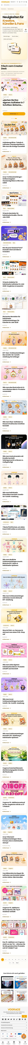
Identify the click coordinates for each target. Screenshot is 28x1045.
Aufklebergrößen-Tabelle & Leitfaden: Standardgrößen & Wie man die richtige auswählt (14, 144)
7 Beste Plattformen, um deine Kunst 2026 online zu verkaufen (14, 528)
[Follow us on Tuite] (11, 1019)
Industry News (11, 208)
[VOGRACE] (5, 2)
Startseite (3, 9)
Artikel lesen (13, 113)
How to (10, 94)
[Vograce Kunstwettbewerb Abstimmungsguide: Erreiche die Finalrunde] (14, 753)
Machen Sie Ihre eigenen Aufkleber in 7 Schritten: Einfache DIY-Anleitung (13, 102)
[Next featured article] (24, 98)
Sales (4, 832)
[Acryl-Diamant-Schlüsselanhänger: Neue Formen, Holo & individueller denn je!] (14, 822)
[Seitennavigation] (1, 5)
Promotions (11, 797)
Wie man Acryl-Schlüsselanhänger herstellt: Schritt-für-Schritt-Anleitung (13, 701)
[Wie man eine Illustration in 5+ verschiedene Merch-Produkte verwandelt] (14, 373)
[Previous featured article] (3, 98)
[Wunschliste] (22, 2)
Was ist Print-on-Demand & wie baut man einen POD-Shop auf (14, 632)
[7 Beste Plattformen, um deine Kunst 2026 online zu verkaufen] (14, 512)
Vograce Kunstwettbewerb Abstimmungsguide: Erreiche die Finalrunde (13, 770)
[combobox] (14, 5)
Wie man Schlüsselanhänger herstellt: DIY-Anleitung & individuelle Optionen (13, 736)
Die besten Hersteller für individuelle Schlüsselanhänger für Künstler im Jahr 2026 (11, 319)
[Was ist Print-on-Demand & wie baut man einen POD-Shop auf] (14, 616)
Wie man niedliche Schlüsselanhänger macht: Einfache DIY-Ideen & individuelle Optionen (12, 562)
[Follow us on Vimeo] (22, 1019)
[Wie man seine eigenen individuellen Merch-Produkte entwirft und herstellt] (14, 650)
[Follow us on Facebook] (5, 1019)
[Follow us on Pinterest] (14, 1019)
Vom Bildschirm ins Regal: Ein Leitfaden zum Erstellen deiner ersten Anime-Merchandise (14, 875)
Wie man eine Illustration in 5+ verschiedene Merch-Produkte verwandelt (14, 389)
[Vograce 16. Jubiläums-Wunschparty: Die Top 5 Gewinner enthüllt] (14, 893)
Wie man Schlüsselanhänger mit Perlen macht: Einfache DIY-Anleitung (13, 598)
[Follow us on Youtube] (8, 1019)
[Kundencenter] (24, 2)
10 (13, 962)
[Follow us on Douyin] (17, 1019)
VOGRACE (6, 1038)
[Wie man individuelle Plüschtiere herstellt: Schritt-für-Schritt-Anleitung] (14, 478)
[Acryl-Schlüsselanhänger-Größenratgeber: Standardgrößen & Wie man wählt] (14, 162)
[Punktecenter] (26, 2)
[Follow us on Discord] (25, 1019)
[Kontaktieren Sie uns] (17, 2)
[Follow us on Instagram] (3, 1019)
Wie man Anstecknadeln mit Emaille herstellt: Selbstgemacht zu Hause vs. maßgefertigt (13, 459)
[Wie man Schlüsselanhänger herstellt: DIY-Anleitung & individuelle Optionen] (14, 719)
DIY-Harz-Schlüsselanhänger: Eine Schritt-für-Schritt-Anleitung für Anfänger (14, 355)
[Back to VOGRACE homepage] (14, 1009)
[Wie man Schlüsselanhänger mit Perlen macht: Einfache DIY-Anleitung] (14, 581)
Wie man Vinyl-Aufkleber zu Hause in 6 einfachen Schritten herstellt (14, 424)
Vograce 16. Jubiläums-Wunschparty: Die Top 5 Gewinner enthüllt (11, 910)
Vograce (10, 832)
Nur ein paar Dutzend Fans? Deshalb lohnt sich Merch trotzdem (13, 250)
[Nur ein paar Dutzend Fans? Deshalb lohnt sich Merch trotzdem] (14, 233)
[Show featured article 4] (16, 118)
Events (5, 763)
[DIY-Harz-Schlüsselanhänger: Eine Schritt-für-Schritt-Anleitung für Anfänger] (14, 338)
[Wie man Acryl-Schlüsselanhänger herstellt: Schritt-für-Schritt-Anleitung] (14, 685)
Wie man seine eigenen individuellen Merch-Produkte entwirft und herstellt (13, 667)
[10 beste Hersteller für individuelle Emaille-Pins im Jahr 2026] (14, 199)
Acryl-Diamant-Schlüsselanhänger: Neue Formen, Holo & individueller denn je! (13, 840)
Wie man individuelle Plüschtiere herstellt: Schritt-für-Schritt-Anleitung (13, 495)
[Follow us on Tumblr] (19, 1019)
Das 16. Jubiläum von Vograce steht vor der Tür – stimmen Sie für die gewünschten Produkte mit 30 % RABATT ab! (14, 945)
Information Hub (12, 137)
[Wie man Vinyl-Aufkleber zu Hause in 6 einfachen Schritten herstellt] (14, 407)
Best (4, 208)
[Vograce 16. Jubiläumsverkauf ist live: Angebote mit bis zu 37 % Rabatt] (14, 788)
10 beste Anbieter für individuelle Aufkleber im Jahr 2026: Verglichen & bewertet (13, 284)
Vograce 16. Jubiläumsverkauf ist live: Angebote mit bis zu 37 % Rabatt (14, 804)
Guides (5, 94)
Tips (14, 242)
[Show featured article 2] (12, 118)
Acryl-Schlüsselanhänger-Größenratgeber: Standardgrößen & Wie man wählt (13, 180)
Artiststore (6, 522)
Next (17, 962)
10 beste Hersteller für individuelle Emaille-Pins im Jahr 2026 (13, 215)
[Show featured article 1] (11, 118)
